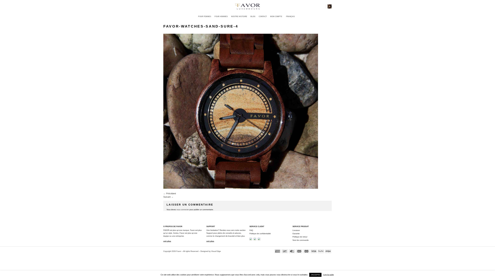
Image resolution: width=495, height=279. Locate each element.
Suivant (168, 197)
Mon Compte (276, 16)
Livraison (296, 230)
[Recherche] (323, 6)
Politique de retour (299, 237)
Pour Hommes (221, 16)
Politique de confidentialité (260, 234)
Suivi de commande (300, 240)
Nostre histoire (239, 16)
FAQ (251, 230)
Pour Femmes (204, 16)
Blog (252, 16)
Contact (263, 16)
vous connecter (182, 209)
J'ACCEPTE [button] (315, 275)
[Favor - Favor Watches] (247, 6)
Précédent (169, 193)
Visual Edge (216, 251)
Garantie (296, 234)
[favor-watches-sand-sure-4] (240, 111)
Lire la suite (328, 275)
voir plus (167, 241)
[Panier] (330, 6)
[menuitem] (291, 16)
